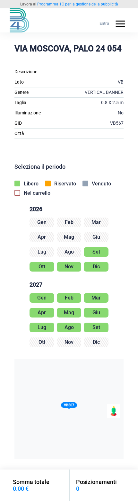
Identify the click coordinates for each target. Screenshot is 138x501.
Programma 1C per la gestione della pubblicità (77, 4)
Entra (104, 23)
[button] (69, 406)
